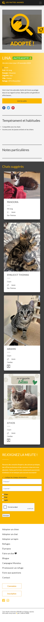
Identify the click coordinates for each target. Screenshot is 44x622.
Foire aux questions (11, 572)
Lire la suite (22, 101)
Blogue (5, 558)
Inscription (11, 593)
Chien (6, 494)
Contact (6, 577)
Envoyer (6, 515)
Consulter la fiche (22, 192)
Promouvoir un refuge (12, 568)
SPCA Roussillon (14, 81)
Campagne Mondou (11, 563)
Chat (5, 497)
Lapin (6, 500)
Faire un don (8, 553)
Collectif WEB (24, 613)
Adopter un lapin (10, 539)
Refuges (6, 544)
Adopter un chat (10, 534)
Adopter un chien (10, 529)
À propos (6, 548)
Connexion (11, 586)
